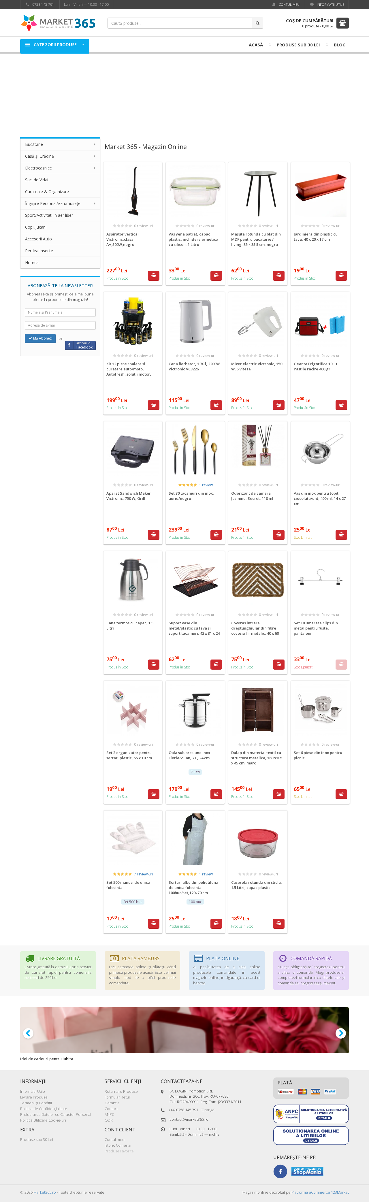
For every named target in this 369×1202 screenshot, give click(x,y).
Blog (340, 45)
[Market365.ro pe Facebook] (280, 1170)
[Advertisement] (184, 92)
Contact (111, 1108)
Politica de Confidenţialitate (43, 1108)
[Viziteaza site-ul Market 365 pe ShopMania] (307, 1170)
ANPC (109, 1114)
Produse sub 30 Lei (298, 45)
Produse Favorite (119, 1151)
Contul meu (289, 4)
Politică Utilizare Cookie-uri (43, 1120)
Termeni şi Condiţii (36, 1102)
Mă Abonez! (42, 338)
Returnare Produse (121, 1091)
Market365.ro (44, 1192)
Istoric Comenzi (118, 1145)
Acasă (256, 45)
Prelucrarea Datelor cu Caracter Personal (55, 1114)
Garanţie (112, 1102)
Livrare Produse (34, 1097)
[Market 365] (57, 23)
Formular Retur (117, 1097)
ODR (109, 1120)
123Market (320, 1192)
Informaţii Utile (330, 4)
